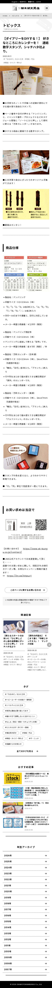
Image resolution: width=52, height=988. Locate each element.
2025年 (8, 861)
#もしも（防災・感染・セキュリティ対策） (21, 722)
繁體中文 (31, 2)
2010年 (7, 951)
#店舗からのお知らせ (13, 744)
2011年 (7, 945)
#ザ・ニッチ (8, 659)
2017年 (7, 909)
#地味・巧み (30, 59)
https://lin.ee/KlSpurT (19, 575)
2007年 (8, 969)
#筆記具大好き (11, 733)
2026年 (8, 855)
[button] (49, 645)
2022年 (8, 879)
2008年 (8, 963)
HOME (5, 16)
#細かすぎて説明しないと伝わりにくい (37, 670)
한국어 (38, 2)
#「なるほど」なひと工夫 (13, 59)
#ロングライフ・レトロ (36, 662)
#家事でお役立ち (10, 662)
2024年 (8, 867)
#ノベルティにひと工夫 (14, 705)
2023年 (8, 873)
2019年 (7, 897)
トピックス (15, 16)
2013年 (7, 933)
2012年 (7, 939)
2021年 (7, 885)
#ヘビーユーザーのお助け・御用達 (37, 659)
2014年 (7, 927)
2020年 (8, 891)
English (14, 2)
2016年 (7, 915)
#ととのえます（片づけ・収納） (17, 727)
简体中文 (23, 2)
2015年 (7, 921)
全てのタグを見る (25, 751)
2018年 (7, 903)
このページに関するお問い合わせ (25, 590)
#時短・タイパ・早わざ (12, 63)
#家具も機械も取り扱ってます (16, 711)
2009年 (8, 957)
